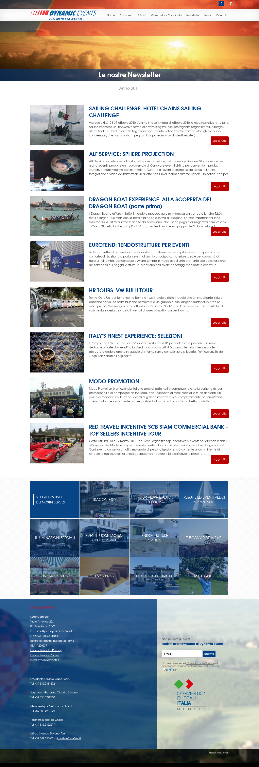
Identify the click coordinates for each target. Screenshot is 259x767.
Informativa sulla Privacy (46, 650)
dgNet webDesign (219, 752)
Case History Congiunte (166, 15)
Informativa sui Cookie (44, 655)
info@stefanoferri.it (69, 738)
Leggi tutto (220, 140)
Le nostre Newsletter (130, 74)
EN (231, 3)
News (207, 15)
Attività (141, 15)
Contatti (221, 15)
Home (111, 15)
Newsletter (193, 15)
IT (221, 3)
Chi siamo (126, 15)
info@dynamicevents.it (44, 660)
